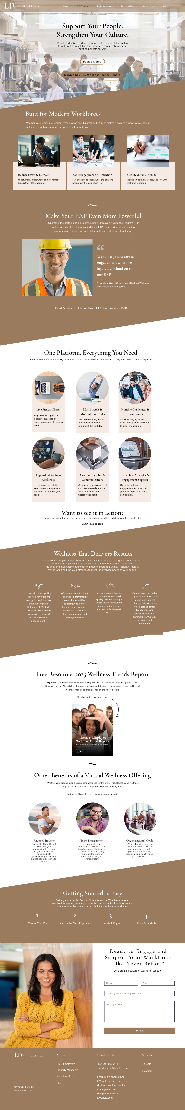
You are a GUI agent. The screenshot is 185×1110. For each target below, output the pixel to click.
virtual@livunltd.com (116, 1068)
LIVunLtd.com (105, 1097)
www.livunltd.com (23, 1090)
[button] (150, 6)
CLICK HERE (88, 524)
